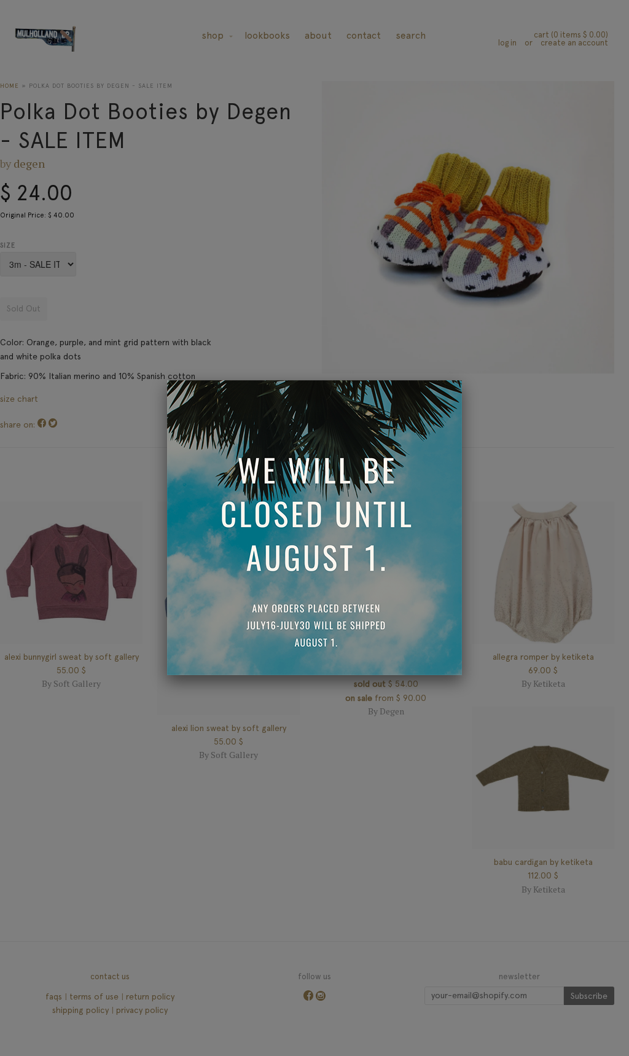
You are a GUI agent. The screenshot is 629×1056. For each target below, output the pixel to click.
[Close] (462, 380)
